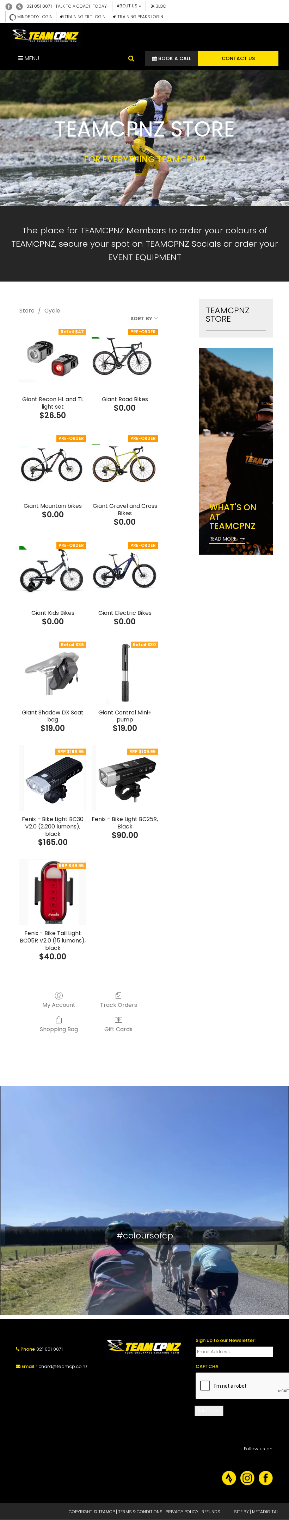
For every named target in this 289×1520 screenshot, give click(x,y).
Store (27, 311)
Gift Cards (118, 1029)
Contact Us (238, 58)
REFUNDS (211, 1512)
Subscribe (209, 1410)
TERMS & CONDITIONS (140, 1512)
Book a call (174, 58)
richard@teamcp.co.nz (61, 1366)
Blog (160, 6)
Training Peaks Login (139, 17)
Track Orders (118, 1004)
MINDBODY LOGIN (34, 17)
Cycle (52, 311)
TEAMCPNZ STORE (228, 314)
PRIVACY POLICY (182, 1512)
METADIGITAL (265, 1512)
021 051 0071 (39, 6)
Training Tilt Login (84, 17)
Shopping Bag (59, 1029)
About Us (128, 6)
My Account (58, 1004)
